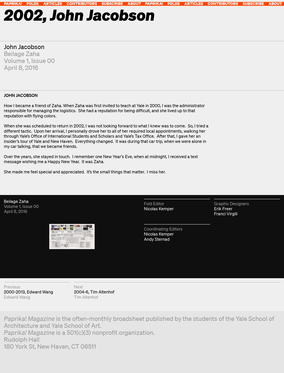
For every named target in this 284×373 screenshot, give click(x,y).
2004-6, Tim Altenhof (94, 291)
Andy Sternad (157, 239)
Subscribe (112, 3)
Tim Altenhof (86, 297)
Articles (52, 3)
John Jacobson (24, 46)
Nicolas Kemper (159, 208)
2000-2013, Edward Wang (28, 291)
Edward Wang (17, 297)
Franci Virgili (225, 213)
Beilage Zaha (22, 53)
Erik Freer (223, 208)
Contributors (82, 3)
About (134, 3)
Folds (32, 3)
